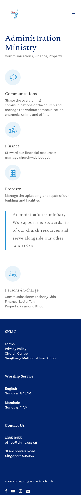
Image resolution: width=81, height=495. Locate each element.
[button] (74, 12)
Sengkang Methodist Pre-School (31, 358)
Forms (10, 344)
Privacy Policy (15, 349)
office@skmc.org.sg (21, 442)
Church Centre (16, 353)
